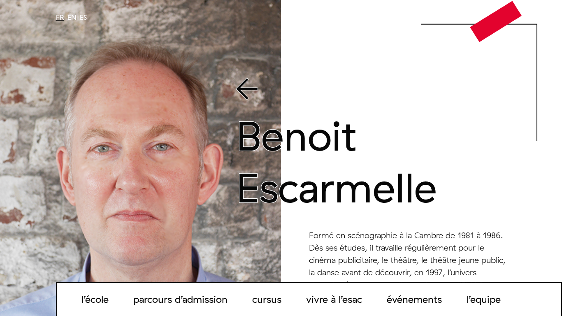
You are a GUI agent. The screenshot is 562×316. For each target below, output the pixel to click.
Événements (414, 299)
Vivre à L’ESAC (334, 299)
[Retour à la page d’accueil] (496, 21)
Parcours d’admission (180, 299)
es (83, 17)
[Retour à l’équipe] (372, 90)
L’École (95, 299)
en (72, 17)
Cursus (266, 299)
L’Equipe (484, 299)
